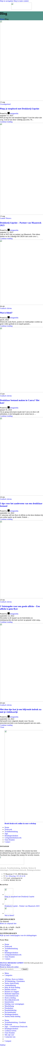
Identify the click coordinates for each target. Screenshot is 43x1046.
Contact (7, 842)
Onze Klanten (10, 840)
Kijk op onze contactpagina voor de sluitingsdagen (18, 935)
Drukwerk (8, 829)
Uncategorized (5, 104)
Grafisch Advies (6, 308)
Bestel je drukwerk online (9, 967)
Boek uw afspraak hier (8, 923)
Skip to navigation (7, 1)
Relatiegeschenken (11, 836)
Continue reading (6, 122)
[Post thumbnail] (9, 894)
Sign (6, 834)
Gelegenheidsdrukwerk (13, 838)
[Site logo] (21, 9)
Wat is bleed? (6, 313)
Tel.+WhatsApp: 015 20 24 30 (15, 876)
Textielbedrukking (11, 832)
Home (2, 19)
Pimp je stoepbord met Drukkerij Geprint (19, 108)
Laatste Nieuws (5, 218)
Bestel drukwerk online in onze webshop (20, 823)
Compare (8, 1041)
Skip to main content (21, 1)
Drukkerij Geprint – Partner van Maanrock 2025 (22, 906)
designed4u (14, 113)
